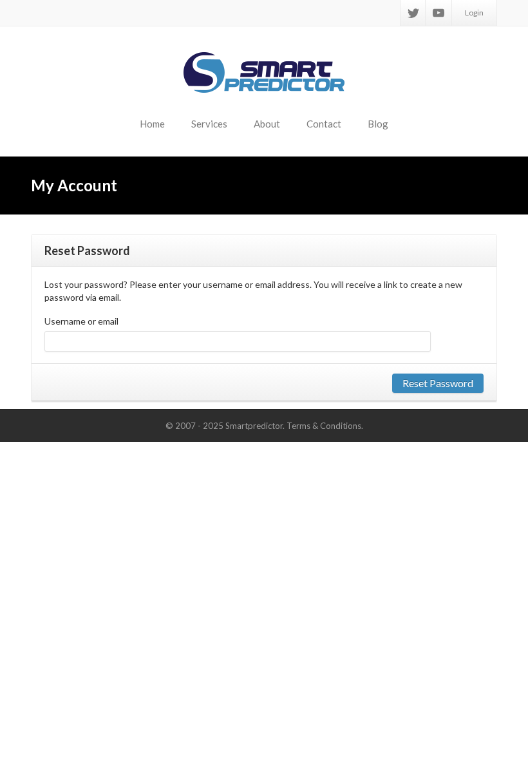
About (267, 123)
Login (474, 12)
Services (209, 123)
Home (152, 123)
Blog (378, 123)
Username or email (81, 321)
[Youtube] (438, 13)
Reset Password (437, 383)
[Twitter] (413, 13)
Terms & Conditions (324, 426)
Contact (323, 123)
